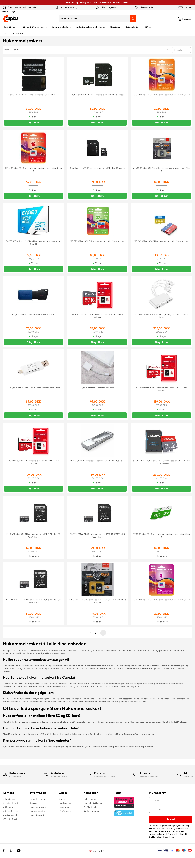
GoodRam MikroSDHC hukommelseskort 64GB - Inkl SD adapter (97, 168)
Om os (62, 799)
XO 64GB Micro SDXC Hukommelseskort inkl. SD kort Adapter (161, 241)
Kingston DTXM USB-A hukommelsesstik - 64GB (33, 314)
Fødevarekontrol (37, 811)
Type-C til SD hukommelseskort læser (97, 387)
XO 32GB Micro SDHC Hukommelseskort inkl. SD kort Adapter (97, 241)
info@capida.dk (10, 815)
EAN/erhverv (65, 811)
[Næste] (102, 633)
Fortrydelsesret (37, 815)
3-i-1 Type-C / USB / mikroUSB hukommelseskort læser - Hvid (33, 387)
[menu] (97, 27)
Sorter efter (166, 50)
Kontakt (5, 11)
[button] (99, 851)
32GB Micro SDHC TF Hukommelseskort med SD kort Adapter (97, 95)
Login (13, 11)
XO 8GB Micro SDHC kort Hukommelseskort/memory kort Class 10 (161, 95)
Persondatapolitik (38, 807)
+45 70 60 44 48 (10, 811)
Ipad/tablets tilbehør (92, 803)
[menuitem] (10, 27)
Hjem (5, 33)
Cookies (33, 803)
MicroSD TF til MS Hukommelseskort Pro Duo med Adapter (33, 95)
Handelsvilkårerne (38, 799)
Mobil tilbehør (89, 799)
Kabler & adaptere (91, 811)
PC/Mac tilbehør (90, 807)
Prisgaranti (64, 807)
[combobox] (97, 18)
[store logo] (11, 18)
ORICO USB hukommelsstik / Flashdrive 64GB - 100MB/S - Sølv (97, 461)
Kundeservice (65, 803)
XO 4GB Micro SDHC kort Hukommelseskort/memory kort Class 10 (161, 600)
